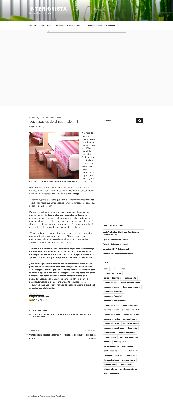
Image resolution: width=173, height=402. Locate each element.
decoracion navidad (130, 310)
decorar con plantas (127, 332)
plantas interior (110, 369)
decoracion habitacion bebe (116, 301)
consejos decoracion (44, 314)
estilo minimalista (111, 346)
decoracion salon (130, 319)
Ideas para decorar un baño (40, 25)
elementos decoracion (128, 337)
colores (122, 269)
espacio (107, 342)
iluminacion (132, 355)
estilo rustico (127, 346)
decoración (132, 328)
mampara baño (128, 360)
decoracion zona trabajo (114, 328)
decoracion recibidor (132, 314)
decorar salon (110, 337)
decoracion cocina (111, 287)
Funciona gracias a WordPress (52, 396)
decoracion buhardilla (130, 282)
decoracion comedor (131, 287)
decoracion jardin (111, 310)
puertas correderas (128, 369)
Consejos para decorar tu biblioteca (118, 254)
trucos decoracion (111, 373)
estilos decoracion (111, 351)
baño (106, 269)
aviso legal (32, 396)
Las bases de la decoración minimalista (101, 25)
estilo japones (120, 342)
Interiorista (48, 9)
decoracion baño (111, 282)
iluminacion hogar (111, 360)
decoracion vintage (131, 323)
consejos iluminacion (112, 278)
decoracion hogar (111, 305)
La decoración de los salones (68, 25)
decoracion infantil (130, 305)
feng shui (108, 355)
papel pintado (126, 364)
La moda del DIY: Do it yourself (116, 249)
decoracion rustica (112, 319)
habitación (119, 355)
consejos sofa (130, 278)
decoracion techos (112, 323)
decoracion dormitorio (113, 291)
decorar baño (109, 332)
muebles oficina (110, 364)
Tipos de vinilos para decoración (116, 244)
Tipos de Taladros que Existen (115, 239)
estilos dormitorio (130, 351)
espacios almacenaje (68, 314)
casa (113, 269)
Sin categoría (40, 311)
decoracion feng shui (113, 296)
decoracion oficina (112, 314)
